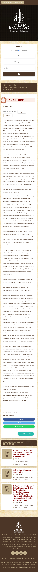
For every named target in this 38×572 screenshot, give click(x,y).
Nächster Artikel (26, 434)
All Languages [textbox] (18, 62)
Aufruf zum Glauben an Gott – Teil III (23, 471)
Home (7, 85)
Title (16, 50)
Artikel (14, 85)
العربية (22, 112)
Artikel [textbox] (18, 56)
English (8, 115)
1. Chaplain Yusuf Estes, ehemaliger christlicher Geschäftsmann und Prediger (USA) (23, 453)
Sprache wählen (7, 2)
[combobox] (19, 56)
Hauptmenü (19, 2)
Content (24, 50)
